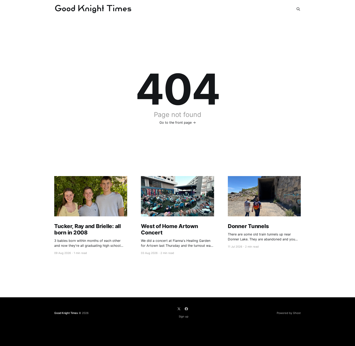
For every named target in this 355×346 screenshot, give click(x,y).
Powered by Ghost (289, 313)
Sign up (183, 316)
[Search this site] (298, 9)
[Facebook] (186, 308)
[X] (179, 308)
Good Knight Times (66, 313)
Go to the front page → (177, 122)
